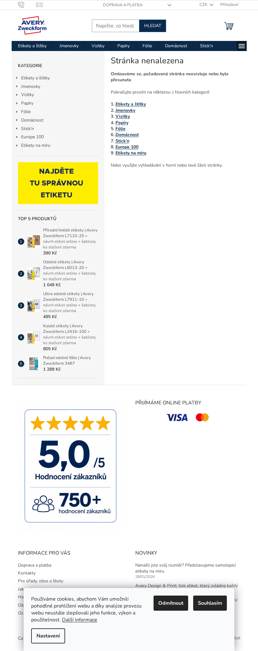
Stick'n (27, 129)
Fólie (26, 112)
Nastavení (48, 635)
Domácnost (32, 120)
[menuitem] (32, 46)
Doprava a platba (123, 5)
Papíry (27, 103)
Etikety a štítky (35, 78)
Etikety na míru (35, 145)
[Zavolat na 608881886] (27, 5)
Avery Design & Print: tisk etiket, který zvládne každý (186, 586)
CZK (203, 5)
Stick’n (122, 141)
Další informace (79, 619)
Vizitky (27, 95)
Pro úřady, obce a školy (40, 581)
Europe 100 (32, 137)
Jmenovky (30, 86)
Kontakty (27, 573)
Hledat (152, 26)
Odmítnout (170, 603)
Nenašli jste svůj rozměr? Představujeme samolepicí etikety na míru (185, 568)
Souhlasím (210, 603)
